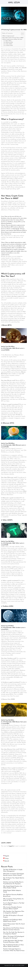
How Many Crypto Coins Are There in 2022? (13, 37)
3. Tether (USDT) (8, 43)
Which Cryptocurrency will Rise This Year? (12, 39)
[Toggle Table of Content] (21, 33)
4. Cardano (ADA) (9, 45)
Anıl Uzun (14, 3)
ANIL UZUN (21, 965)
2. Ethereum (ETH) (9, 42)
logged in (11, 846)
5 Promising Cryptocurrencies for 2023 (14, 30)
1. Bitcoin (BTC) (8, 40)
